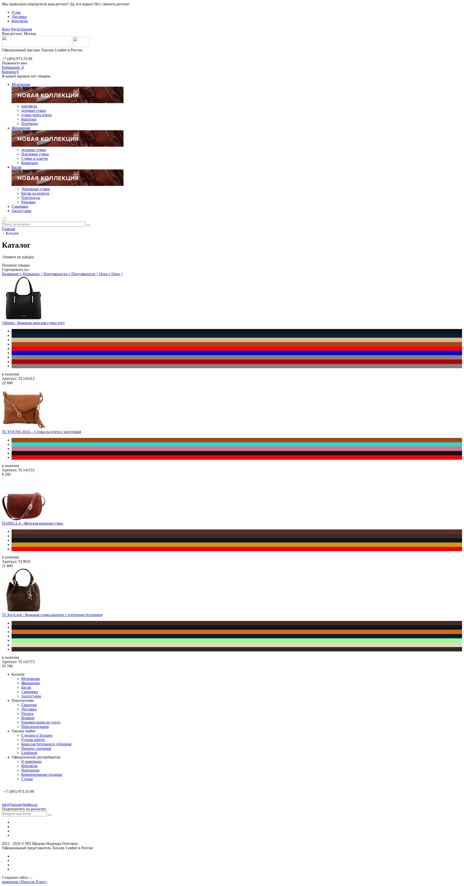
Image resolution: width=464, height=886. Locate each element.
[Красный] (237, 348)
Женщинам (21, 128)
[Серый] (237, 366)
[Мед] (237, 544)
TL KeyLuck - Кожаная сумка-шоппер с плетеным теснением (52, 615)
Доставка (19, 17)
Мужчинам (21, 84)
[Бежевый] (237, 645)
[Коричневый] (237, 531)
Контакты (20, 21)
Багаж (17, 167)
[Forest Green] (237, 649)
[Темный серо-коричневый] (237, 357)
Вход (6, 29)
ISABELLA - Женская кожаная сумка (32, 523)
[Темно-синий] (237, 335)
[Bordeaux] (237, 361)
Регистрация (21, 29)
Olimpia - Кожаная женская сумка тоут (33, 323)
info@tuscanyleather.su (19, 804)
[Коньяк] (237, 344)
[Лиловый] (237, 449)
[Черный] (237, 331)
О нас (16, 12)
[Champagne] (237, 340)
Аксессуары (21, 211)
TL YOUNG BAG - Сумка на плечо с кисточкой (41, 432)
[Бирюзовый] (237, 444)
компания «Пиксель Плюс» (24, 882)
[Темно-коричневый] (237, 536)
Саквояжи (20, 206)
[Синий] (237, 353)
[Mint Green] (237, 640)
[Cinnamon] (237, 632)
